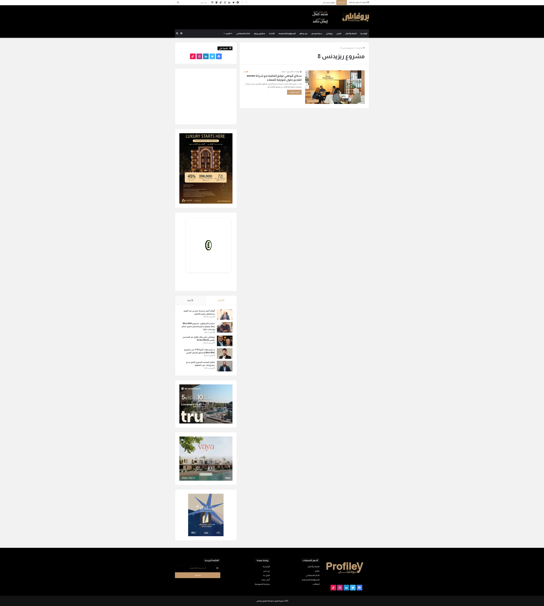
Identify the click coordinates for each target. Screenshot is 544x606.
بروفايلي (329, 33)
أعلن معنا (266, 580)
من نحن (266, 571)
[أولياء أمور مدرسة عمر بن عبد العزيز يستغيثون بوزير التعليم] (224, 314)
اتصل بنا (266, 575)
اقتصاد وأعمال (350, 33)
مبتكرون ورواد (259, 33)
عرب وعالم (303, 33)
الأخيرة (190, 300)
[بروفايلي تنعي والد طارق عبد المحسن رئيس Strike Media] (224, 341)
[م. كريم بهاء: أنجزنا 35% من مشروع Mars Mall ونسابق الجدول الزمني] (224, 353)
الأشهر (221, 300)
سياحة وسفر (316, 33)
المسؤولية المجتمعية (287, 33)
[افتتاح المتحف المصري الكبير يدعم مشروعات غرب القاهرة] (224, 366)
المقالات (316, 584)
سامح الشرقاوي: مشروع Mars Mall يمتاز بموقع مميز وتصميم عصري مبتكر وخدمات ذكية (198, 326)
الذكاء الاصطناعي (243, 33)
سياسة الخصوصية (262, 584)
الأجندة (272, 33)
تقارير (339, 33)
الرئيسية (363, 33)
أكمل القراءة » (294, 92)
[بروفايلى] (340, 17)
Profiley (296, 72)
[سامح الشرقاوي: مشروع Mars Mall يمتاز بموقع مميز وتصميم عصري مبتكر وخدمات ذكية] (224, 327)
